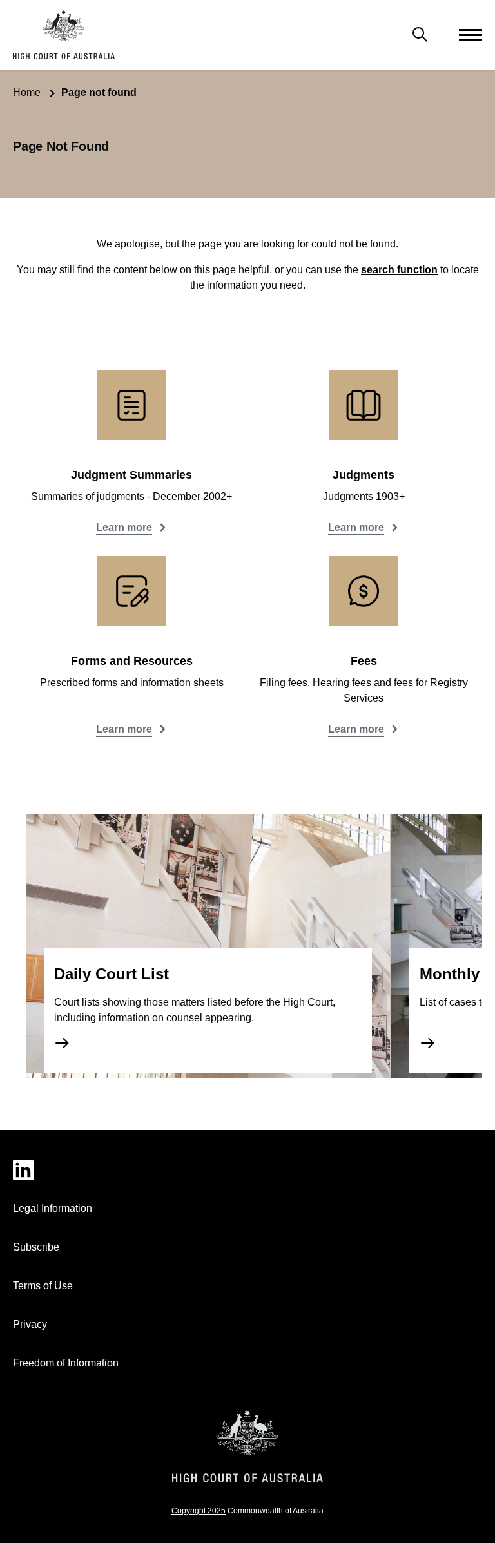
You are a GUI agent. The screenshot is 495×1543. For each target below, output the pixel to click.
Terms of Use (43, 1285)
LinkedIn (247, 1170)
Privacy (30, 1324)
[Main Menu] (420, 34)
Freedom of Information (66, 1362)
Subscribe (36, 1246)
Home (27, 92)
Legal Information (52, 1208)
